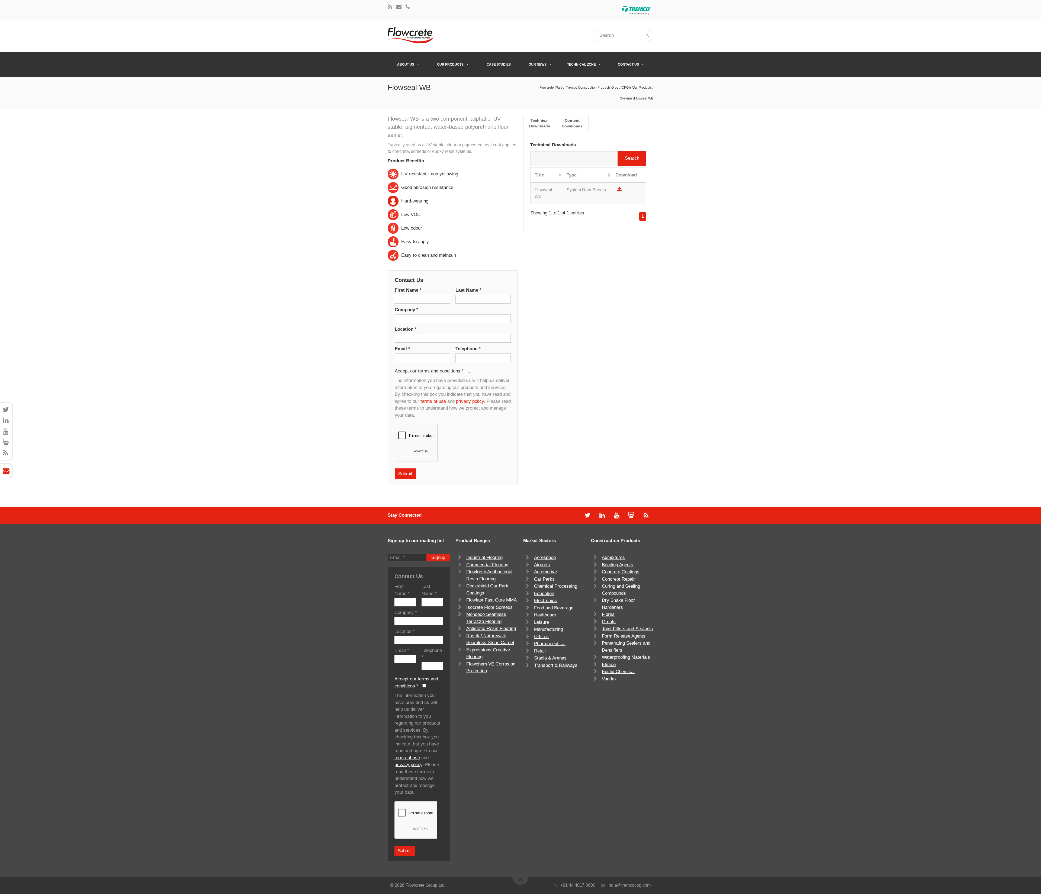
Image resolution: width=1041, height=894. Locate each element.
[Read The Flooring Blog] (390, 7)
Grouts (609, 621)
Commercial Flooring (487, 564)
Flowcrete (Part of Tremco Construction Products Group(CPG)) (585, 87)
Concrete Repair (618, 579)
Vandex (609, 678)
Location (406, 329)
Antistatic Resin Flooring (491, 628)
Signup (438, 557)
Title (539, 175)
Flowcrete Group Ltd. (426, 885)
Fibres (608, 614)
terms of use (433, 401)
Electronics (545, 600)
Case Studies (499, 64)
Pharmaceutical (550, 643)
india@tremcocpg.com (629, 885)
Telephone (468, 348)
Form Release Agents (623, 636)
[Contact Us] (398, 7)
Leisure (541, 622)
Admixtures (613, 557)
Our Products (450, 64)
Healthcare (545, 615)
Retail (540, 651)
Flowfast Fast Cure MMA (491, 600)
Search (632, 158)
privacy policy (470, 401)
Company (406, 309)
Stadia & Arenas (550, 658)
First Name (408, 290)
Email (402, 348)
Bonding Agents (617, 564)
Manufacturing (548, 629)
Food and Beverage (553, 607)
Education (544, 593)
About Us (405, 64)
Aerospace (545, 557)
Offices (541, 636)
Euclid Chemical (618, 671)
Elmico (609, 664)
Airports (542, 564)
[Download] (619, 190)
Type (572, 175)
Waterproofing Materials (626, 657)
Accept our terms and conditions (429, 371)
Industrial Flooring (484, 557)
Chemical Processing (555, 586)
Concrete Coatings (621, 571)
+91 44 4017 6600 (577, 885)
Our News (538, 64)
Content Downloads (572, 123)
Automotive (545, 571)
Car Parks (544, 579)
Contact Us (628, 64)
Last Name (468, 290)
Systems (626, 98)
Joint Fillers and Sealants (627, 628)
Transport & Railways (555, 665)
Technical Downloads (539, 123)
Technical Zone (581, 64)
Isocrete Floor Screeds (489, 607)
